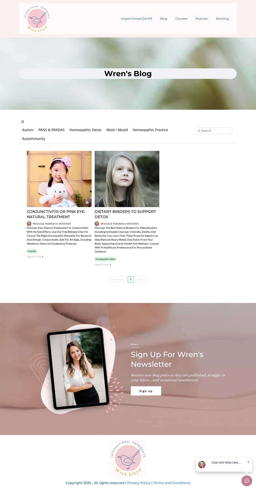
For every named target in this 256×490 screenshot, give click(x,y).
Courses (181, 18)
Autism (28, 130)
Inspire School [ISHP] (136, 18)
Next (141, 279)
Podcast (202, 18)
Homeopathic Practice (150, 130)
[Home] (22, 122)
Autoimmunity (33, 138)
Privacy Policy (138, 483)
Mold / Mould (117, 130)
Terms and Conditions (171, 483)
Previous (117, 279)
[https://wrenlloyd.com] (37, 19)
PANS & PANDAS (51, 130)
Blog (163, 18)
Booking (222, 18)
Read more (34, 256)
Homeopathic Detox (86, 130)
